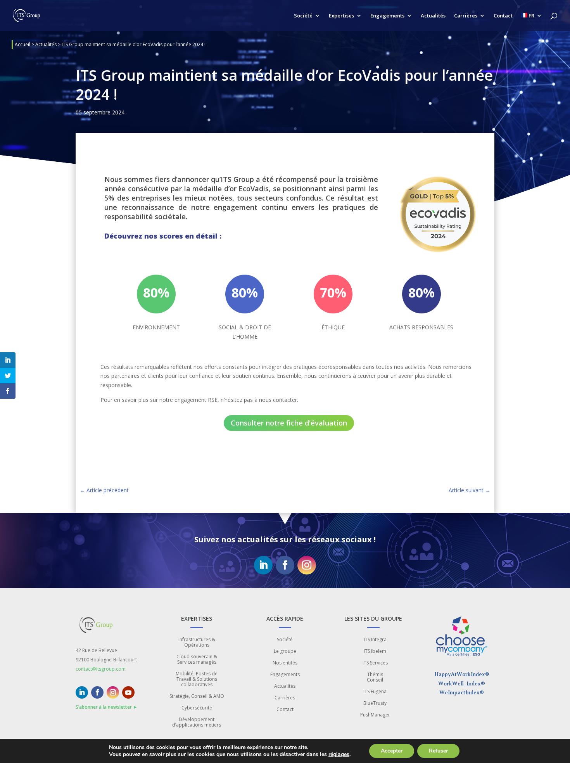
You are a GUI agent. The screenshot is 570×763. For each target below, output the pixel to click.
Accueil (22, 44)
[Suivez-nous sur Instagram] (306, 565)
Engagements (387, 16)
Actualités (433, 16)
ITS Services (375, 663)
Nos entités (285, 663)
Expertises (341, 16)
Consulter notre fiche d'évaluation (289, 422)
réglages (338, 754)
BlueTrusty (375, 703)
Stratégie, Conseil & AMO (196, 696)
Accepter (391, 750)
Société (303, 16)
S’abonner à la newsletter (107, 707)
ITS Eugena (375, 692)
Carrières (465, 16)
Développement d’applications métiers (196, 722)
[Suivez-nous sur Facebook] (285, 565)
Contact (503, 16)
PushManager (375, 715)
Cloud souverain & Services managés (196, 659)
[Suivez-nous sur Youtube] (128, 692)
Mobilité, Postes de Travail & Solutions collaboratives (197, 679)
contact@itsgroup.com (101, 669)
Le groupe (285, 651)
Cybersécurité (196, 708)
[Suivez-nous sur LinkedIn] (263, 565)
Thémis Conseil (375, 677)
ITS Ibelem (375, 651)
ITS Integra (375, 640)
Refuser (438, 750)
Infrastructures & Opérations (196, 642)
